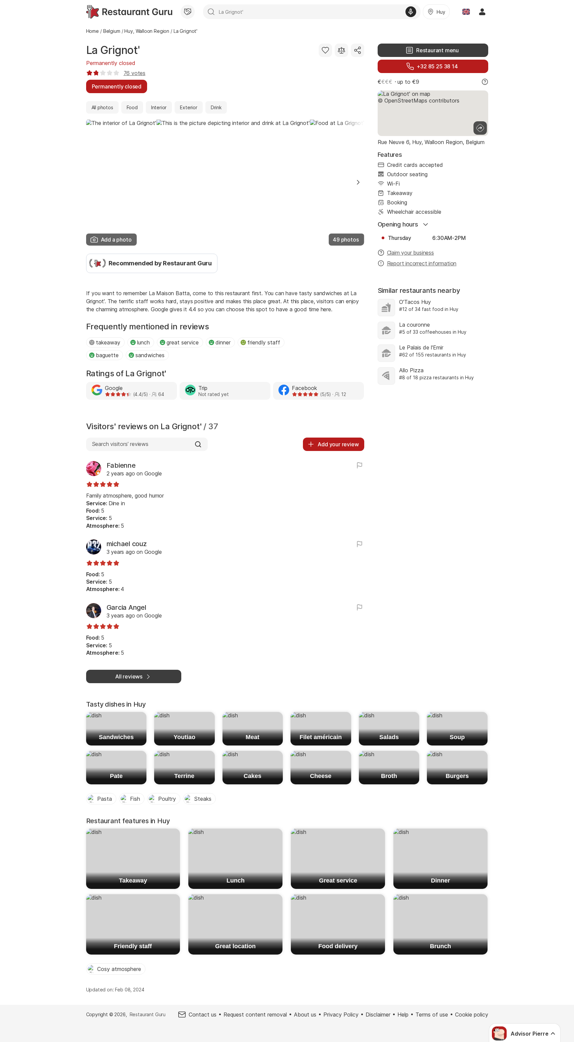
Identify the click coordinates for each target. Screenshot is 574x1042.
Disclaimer (378, 1014)
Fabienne (121, 465)
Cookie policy (471, 1014)
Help (402, 1014)
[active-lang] (466, 11)
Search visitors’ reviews (120, 444)
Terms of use (432, 1014)
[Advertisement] (433, 448)
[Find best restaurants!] (129, 12)
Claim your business (410, 252)
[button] (358, 182)
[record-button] (410, 11)
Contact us (202, 1014)
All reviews (128, 676)
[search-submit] (211, 12)
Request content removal (255, 1014)
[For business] (187, 11)
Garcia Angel (126, 607)
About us (305, 1014)
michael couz (127, 544)
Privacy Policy (341, 1014)
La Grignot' (113, 50)
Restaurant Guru (148, 1014)
